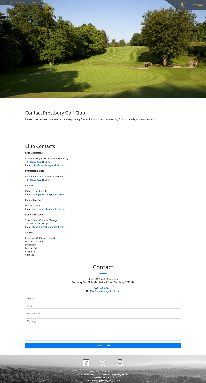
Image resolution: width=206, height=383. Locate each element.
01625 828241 (37, 161)
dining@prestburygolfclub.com (48, 194)
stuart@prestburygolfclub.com (48, 226)
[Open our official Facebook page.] (86, 362)
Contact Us (35, 2)
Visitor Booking (22, 2)
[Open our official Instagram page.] (120, 362)
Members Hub (7, 2)
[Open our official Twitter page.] (103, 362)
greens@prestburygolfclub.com (48, 209)
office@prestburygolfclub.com (47, 165)
